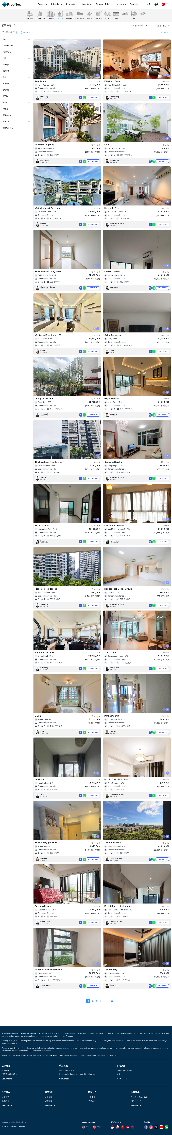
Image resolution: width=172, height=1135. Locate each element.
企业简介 (5, 1097)
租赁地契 (6, 90)
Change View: (139, 25)
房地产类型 (7, 52)
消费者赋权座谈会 (9, 1074)
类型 (4, 39)
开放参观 (6, 102)
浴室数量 (6, 84)
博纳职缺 (91, 1100)
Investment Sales (124, 1070)
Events (41, 4)
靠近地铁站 (7, 115)
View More (7, 1079)
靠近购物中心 (8, 128)
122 (111, 1001)
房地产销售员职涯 (66, 1070)
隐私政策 (5, 1126)
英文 (88, 1127)
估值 (118, 1074)
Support (134, 4)
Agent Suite (136, 1100)
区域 (4, 58)
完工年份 (6, 96)
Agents (85, 4)
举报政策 (14, 1126)
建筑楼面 (6, 71)
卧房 (4, 77)
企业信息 (49, 1097)
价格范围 (6, 65)
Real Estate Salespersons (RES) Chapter (77, 1074)
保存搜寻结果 (163, 33)
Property (70, 4)
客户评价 (5, 1070)
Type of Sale (8, 46)
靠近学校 (6, 121)
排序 (162, 25)
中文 (99, 1127)
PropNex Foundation (140, 1097)
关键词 (5, 109)
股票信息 (49, 1100)
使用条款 (22, 1126)
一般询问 (91, 1097)
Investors (121, 4)
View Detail (93, 97)
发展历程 (5, 1100)
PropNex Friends (104, 4)
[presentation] (94, 75)
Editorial (55, 4)
